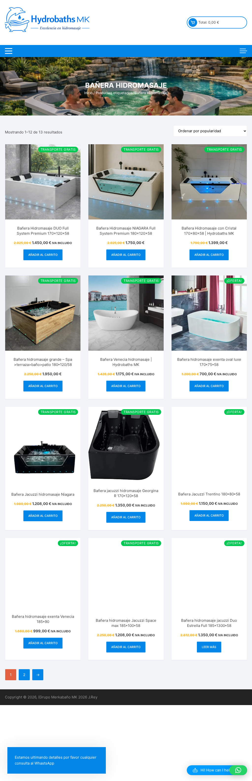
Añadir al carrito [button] (43, 255)
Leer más (209, 648)
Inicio (88, 93)
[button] (217, 770)
